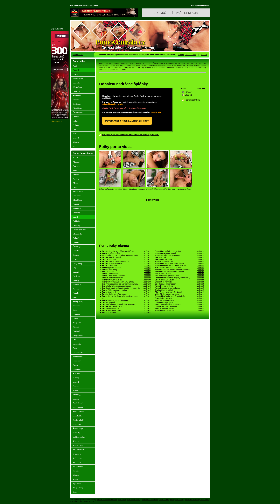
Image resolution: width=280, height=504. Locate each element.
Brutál (75, 217)
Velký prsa (77, 462)
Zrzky (75, 146)
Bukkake (76, 221)
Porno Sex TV (89, 501)
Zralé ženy (77, 104)
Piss (74, 133)
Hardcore (76, 276)
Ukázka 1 (188, 92)
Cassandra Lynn (179, 261)
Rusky (75, 365)
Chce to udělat (179, 290)
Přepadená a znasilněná (179, 288)
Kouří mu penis (126, 274)
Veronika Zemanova (179, 306)
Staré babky (77, 416)
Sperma (76, 100)
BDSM (75, 183)
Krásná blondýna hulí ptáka (126, 282)
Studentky (77, 424)
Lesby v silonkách (179, 310)
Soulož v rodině (126, 257)
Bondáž (76, 204)
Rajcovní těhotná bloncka (126, 261)
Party (75, 348)
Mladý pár (179, 257)
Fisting (75, 74)
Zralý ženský (78, 488)
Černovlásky (78, 112)
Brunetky (76, 70)
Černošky (76, 246)
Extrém (76, 255)
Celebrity (76, 225)
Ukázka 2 (188, 95)
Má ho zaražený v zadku (126, 290)
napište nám (156, 112)
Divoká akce (126, 280)
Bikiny (75, 187)
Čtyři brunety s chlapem (179, 294)
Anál (75, 66)
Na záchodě (126, 302)
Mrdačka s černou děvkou (179, 266)
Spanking (76, 395)
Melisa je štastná (126, 308)
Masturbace (77, 87)
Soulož (75, 386)
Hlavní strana (78, 55)
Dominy (76, 242)
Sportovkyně (78, 407)
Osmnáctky (77, 344)
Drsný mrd (126, 292)
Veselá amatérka (126, 264)
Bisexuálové (78, 191)
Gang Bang (77, 263)
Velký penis (77, 458)
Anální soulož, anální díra (179, 296)
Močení (76, 327)
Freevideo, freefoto (192, 499)
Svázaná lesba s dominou (126, 300)
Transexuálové (79, 450)
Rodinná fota (78, 356)
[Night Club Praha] (104, 17)
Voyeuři (76, 479)
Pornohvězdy (78, 352)
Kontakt (204, 55)
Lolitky (76, 125)
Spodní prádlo (78, 403)
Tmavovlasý (78, 445)
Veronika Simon (179, 274)
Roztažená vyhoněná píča (179, 276)
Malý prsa (77, 323)
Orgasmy (76, 91)
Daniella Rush (126, 259)
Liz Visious (126, 266)
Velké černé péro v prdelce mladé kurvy (126, 297)
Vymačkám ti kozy (179, 300)
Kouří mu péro (126, 313)
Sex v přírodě (179, 282)
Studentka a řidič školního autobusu (179, 270)
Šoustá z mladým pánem (179, 255)
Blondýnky (77, 108)
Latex (75, 310)
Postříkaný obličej (179, 308)
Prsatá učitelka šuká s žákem (179, 272)
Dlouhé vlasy (78, 234)
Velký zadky (78, 466)
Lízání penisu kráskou (126, 276)
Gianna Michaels (179, 259)
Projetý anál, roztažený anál (179, 292)
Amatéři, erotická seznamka (107, 499)
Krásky (75, 297)
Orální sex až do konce (126, 294)
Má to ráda (126, 272)
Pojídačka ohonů (126, 268)
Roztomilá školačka (126, 310)
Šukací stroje (78, 428)
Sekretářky (77, 369)
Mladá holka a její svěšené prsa (126, 286)
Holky (75, 121)
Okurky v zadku (179, 302)
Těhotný (76, 441)
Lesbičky (76, 83)
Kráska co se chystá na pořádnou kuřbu (126, 255)
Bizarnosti (77, 196)
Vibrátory (76, 142)
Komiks (76, 293)
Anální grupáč (179, 253)
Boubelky (77, 208)
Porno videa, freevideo (150, 499)
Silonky (76, 378)
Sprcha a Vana (78, 411)
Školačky (76, 138)
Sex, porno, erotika (133, 499)
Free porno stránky (177, 499)
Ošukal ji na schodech (179, 284)
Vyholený (77, 483)
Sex (81, 501)
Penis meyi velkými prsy (179, 264)
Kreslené (76, 306)
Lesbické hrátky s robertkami (179, 304)
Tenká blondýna (126, 253)
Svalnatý (76, 433)
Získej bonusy (56, 121)
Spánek (76, 390)
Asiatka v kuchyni (179, 298)
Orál (74, 129)
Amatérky (77, 166)
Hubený (76, 280)
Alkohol (76, 162)
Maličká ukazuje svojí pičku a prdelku (126, 304)
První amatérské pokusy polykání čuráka (126, 284)
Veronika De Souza (179, 280)
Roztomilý (77, 361)
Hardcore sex (78, 78)
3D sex (75, 158)
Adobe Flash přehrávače (112, 104)
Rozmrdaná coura (126, 278)
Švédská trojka (79, 437)
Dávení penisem (79, 230)
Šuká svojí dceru (126, 306)
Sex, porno (122, 499)
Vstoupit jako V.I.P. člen (187, 55)
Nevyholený (78, 335)
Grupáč (76, 117)
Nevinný (76, 331)
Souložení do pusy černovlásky (179, 278)
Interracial (77, 285)
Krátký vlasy (78, 301)
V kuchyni (77, 454)
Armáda (76, 174)
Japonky (76, 289)
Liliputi (76, 318)
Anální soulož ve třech (179, 251)
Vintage (76, 475)
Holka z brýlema (179, 286)
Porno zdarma (164, 499)
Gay (74, 268)
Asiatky (76, 179)
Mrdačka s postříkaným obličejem (126, 251)
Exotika (76, 251)
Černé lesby (126, 270)
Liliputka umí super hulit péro (179, 268)
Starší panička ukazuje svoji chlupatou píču (126, 288)
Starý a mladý (78, 420)
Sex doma (77, 95)
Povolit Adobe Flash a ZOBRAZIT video (127, 121)
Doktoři (76, 238)
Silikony (76, 373)
